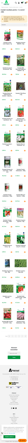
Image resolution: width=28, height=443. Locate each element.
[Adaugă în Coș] (11, 49)
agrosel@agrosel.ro (14, 376)
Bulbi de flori (14, 399)
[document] (14, 432)
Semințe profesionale (14, 396)
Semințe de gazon (14, 398)
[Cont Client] (18, 3)
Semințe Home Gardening (14, 395)
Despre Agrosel (14, 418)
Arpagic (14, 401)
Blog (14, 415)
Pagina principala (4, 7)
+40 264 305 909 (14, 379)
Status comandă (14, 423)
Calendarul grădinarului (14, 417)
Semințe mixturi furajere (14, 404)
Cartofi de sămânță (14, 402)
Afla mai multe (12, 433)
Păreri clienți (14, 420)
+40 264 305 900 (14, 378)
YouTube (14, 421)
